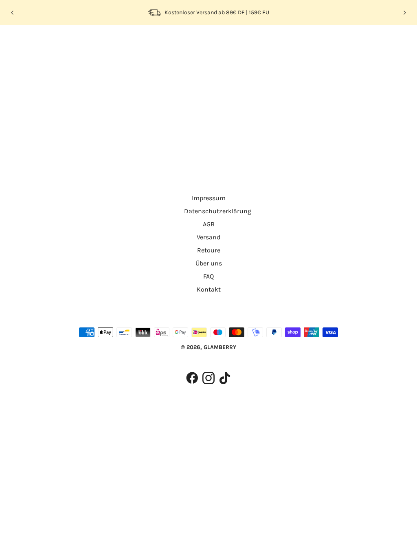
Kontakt (209, 289)
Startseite (184, 131)
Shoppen (70, 42)
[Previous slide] (12, 13)
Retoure (208, 250)
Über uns (208, 263)
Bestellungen (137, 42)
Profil (101, 42)
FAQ (208, 276)
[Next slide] (404, 13)
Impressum (209, 198)
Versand (208, 237)
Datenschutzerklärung (217, 211)
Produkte (273, 131)
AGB (209, 224)
